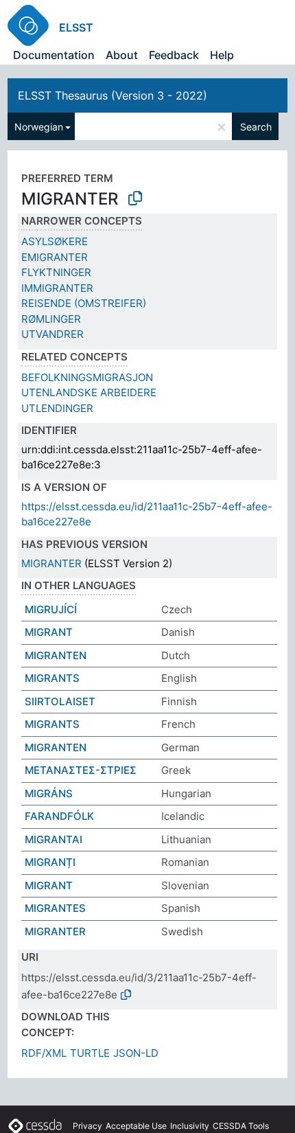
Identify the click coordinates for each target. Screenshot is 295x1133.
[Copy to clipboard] (135, 198)
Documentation (54, 55)
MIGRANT (49, 632)
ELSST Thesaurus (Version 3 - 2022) (112, 95)
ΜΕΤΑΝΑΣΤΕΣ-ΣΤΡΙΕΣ (81, 770)
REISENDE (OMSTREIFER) (83, 303)
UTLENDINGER (57, 408)
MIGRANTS (52, 678)
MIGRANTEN (55, 655)
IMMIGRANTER (57, 288)
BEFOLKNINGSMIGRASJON (87, 377)
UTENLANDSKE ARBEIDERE (88, 392)
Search (256, 127)
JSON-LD (135, 1053)
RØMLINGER (51, 318)
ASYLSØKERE (54, 241)
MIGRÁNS (49, 793)
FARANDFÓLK (59, 816)
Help (222, 55)
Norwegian (38, 127)
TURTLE (90, 1053)
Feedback (174, 55)
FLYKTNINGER (56, 272)
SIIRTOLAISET (60, 701)
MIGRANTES (55, 908)
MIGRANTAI (53, 839)
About (122, 55)
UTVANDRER (52, 334)
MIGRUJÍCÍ (51, 609)
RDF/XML (44, 1053)
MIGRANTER (51, 563)
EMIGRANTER (54, 257)
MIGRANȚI (50, 862)
